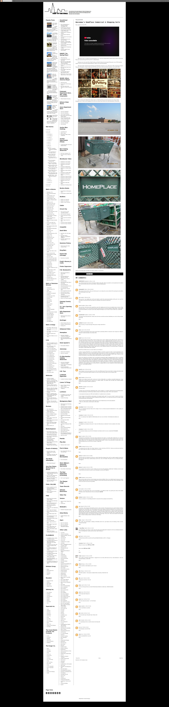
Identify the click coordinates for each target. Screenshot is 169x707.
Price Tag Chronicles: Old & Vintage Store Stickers (51, 347)
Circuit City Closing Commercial (66, 222)
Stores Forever (63, 659)
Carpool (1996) (49, 240)
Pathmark (48, 638)
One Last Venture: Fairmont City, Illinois (66, 502)
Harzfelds (62, 612)
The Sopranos (49, 320)
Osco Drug (48, 618)
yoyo (79, 297)
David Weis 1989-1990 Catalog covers (66, 234)
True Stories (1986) (50, 212)
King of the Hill (49, 301)
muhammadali (81, 289)
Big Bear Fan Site (63, 546)
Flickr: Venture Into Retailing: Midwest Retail (65, 605)
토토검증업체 (81, 423)
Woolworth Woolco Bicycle (65, 292)
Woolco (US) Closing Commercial (66, 298)
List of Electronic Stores (50, 359)
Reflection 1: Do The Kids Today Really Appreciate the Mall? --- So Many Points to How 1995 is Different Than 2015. (52, 382)
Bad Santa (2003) (49, 248)
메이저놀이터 (81, 459)
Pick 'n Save (49, 584)
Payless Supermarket (50, 667)
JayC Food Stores (49, 662)
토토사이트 (81, 317)
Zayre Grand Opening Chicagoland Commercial (65, 526)
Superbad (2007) (49, 264)
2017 (48, 131)
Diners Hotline (63, 567)
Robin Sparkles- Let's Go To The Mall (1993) (52, 329)
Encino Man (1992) (50, 230)
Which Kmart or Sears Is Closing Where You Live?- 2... (52, 157)
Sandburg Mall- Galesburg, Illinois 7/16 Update (54, 107)
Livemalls (62, 622)
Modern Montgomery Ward (65, 412)
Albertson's (48, 610)
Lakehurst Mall (63, 618)
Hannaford (48, 573)
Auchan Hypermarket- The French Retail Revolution (66, 145)
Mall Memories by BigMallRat (65, 627)
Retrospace (62, 645)
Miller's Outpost (63, 133)
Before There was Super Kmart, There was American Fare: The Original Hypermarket (66, 62)
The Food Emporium (50, 641)
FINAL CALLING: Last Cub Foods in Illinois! (51, 492)
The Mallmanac (63, 672)
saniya (80, 592)
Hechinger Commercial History (66, 324)
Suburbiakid (63, 661)
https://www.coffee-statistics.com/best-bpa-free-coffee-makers (89, 401)
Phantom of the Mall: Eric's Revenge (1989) (51, 218)
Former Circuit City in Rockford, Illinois (66, 218)
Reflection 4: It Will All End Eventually (51, 392)
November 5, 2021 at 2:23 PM (88, 429)
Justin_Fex (80, 369)
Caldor (62, 552)
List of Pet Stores (49, 364)
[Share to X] (89, 274)
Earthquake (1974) (50, 192)
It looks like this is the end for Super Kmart (65, 60)
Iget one (89, 635)
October (49, 137)
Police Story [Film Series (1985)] (52, 211)
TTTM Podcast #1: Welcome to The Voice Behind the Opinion (66, 28)
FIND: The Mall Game (50, 520)
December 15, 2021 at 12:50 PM (85, 488)
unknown (80, 455)
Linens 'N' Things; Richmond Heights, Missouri (65, 386)
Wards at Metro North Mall (65, 430)
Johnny (80, 520)
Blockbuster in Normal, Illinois (66, 178)
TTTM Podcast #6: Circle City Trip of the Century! (65, 40)
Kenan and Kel (49, 299)
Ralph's (48, 670)
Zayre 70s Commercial (64, 522)
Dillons (48, 652)
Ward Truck (62, 426)
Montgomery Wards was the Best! (66, 406)
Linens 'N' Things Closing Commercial (65, 388)
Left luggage (108, 537)
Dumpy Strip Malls (64, 570)
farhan (80, 585)
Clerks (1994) (49, 231)
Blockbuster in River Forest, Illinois (65, 181)
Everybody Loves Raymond (51, 293)
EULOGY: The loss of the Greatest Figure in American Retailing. (51, 452)
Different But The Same (64, 566)
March (49, 179)
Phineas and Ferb (49, 303)
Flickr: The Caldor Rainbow (65, 603)
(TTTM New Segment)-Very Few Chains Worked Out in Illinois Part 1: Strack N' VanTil (52, 473)
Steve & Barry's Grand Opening (66, 468)
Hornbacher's (49, 614)
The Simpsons (49, 318)
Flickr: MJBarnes (63, 592)
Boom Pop (62, 549)
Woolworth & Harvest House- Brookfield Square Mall (65, 296)
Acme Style (62, 532)
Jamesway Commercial (64, 353)
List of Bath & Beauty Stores (51, 351)
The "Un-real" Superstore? (65, 477)
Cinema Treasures (63, 555)
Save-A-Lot (49, 619)
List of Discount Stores (50, 357)
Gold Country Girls (64, 608)
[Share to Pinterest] (92, 274)
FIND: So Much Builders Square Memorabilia (52, 519)
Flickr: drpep (63, 584)
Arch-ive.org (63, 540)
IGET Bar (88, 628)
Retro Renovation (63, 642)
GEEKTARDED (63, 606)
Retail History (63, 641)
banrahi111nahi (81, 314)
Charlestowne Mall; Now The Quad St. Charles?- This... (52, 166)
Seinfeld (48, 306)
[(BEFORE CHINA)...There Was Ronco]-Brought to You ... (52, 176)
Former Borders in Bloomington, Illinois (66, 191)
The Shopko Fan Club (64, 674)
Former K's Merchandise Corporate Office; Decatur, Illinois (66, 367)
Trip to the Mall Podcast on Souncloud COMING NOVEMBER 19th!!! (65, 25)
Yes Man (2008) (49, 266)
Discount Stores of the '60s (65, 569)
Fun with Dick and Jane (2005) (52, 259)
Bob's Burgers (49, 291)
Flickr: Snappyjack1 (64, 600)
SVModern (62, 662)
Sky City (62, 654)
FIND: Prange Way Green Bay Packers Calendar (52, 499)
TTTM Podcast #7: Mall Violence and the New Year (66, 45)
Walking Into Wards (64, 422)
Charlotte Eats (63, 554)
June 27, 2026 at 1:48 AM (84, 627)
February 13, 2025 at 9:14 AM (85, 570)
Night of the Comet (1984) (51, 203)
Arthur (48, 290)
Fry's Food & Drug (50, 659)
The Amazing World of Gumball (52, 311)
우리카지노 (108, 448)
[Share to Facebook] (90, 274)
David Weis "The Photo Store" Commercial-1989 (65, 239)
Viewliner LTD (63, 678)
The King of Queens (50, 315)
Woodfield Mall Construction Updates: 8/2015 (54, 96)
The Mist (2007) (49, 263)
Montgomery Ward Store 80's (65, 409)
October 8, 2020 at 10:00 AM (88, 289)
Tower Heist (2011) (50, 271)
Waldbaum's (49, 642)
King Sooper (49, 663)
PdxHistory (62, 634)
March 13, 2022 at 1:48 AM (85, 536)
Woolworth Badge (63, 280)
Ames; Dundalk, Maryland (65, 121)
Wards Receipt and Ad (64, 428)
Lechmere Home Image (64, 397)
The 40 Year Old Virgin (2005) (52, 258)
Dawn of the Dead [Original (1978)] (51, 194)
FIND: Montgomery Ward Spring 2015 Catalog (52, 501)
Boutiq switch (95, 614)
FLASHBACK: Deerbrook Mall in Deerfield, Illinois (52, 554)
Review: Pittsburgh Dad (50, 412)
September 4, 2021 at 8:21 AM (86, 377)
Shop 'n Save (49, 623)
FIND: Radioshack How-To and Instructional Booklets (52, 516)
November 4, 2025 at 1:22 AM (85, 620)
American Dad (49, 287)
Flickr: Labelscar (63, 588)
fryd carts (95, 565)
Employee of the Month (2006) (52, 260)
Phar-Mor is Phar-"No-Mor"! (65, 444)
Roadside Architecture (64, 648)
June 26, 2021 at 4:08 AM (86, 329)
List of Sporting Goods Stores (51, 368)
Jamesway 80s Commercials (65, 351)
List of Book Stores (50, 352)
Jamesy (80, 329)
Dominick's (48, 593)
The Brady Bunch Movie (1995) (52, 233)
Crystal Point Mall (64, 557)
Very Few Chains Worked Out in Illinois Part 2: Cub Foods (52, 476)
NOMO (80, 446)
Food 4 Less (49, 654)
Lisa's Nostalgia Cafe (64, 621)
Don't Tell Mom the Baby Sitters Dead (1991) (52, 226)
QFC (47, 668)
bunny (80, 436)
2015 (48, 184)
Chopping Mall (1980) (50, 197)
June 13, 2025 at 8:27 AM (85, 599)
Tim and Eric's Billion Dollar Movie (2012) (51, 276)
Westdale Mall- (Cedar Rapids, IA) (54, 43)
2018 (48, 129)
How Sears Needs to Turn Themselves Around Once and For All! (66, 87)
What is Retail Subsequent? (51, 463)
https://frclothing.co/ (100, 530)
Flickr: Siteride (63, 599)
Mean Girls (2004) (50, 256)
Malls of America (63, 629)
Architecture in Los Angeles (65, 541)
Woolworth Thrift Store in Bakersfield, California (65, 277)
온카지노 (111, 498)
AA (79, 488)
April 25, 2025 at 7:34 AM (85, 585)
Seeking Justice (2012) (50, 273)
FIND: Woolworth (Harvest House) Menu (51, 506)
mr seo (80, 305)
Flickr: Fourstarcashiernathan (65, 585)
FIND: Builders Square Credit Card (54, 24)
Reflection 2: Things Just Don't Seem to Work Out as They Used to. (52, 385)
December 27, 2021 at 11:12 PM (87, 497)
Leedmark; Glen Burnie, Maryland (66, 379)
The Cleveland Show (50, 313)
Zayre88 (62, 684)
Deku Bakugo (99, 514)
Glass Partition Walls (93, 332)
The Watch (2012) (49, 277)
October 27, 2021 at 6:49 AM (88, 406)
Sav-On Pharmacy (50, 621)
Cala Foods (48, 650)
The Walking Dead (50, 321)
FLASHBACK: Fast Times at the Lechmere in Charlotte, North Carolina (52, 545)
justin (80, 377)
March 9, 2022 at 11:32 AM (89, 528)
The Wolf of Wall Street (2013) (52, 278)
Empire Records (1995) (50, 237)
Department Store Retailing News (66, 563)
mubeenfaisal (81, 407)
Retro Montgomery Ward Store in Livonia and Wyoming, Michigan (66, 433)
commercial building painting (101, 283)
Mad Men (48, 302)
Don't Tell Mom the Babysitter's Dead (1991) (52, 229)
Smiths (48, 672)
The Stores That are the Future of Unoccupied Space (52, 168)
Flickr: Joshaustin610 (64, 587)
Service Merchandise (64, 459)
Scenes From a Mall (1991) (51, 222)
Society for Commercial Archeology (64, 657)
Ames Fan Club (63, 537)
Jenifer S (80, 338)
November (49, 135)
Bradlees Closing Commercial (65, 202)
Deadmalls (62, 559)
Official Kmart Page (64, 57)
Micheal (80, 564)
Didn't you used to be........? (65, 565)
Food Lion (48, 571)
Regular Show (49, 305)
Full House (48, 298)
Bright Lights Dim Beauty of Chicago (65, 551)
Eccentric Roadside (64, 571)
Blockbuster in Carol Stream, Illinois (65, 165)
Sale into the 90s (63, 652)
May (49, 145)
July (49, 142)
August (49, 140)
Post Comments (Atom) (83, 659)
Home (99, 658)
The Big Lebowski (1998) (51, 244)
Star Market (49, 626)
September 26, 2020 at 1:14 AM (90, 281)
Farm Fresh (49, 613)
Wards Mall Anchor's (64, 431)
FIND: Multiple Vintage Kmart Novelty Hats (52, 524)
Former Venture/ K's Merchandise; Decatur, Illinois (66, 365)
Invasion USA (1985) (50, 206)
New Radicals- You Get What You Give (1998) (52, 332)
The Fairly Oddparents (50, 314)
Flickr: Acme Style (64, 575)
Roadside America (64, 646)
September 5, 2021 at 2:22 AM (88, 386)
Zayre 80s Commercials (64, 524)
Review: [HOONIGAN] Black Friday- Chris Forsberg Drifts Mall (52, 423)
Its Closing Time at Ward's (65, 419)
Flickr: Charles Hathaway (65, 579)
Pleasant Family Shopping (65, 640)
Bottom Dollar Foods (50, 570)
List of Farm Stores (50, 360)
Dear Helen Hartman (64, 561)
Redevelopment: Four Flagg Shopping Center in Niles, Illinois (52, 445)
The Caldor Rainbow (64, 668)
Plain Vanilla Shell (64, 637)
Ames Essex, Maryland (64, 122)
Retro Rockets (63, 644)
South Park (48, 307)
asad (79, 536)
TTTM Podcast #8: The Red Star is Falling (66, 47)
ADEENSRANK (81, 281)
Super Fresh (49, 639)
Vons (48, 603)
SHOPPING (89, 364)
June (49, 143)
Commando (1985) (50, 210)
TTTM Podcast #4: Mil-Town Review (65, 35)
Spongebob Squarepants (50, 309)
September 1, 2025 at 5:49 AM (86, 606)
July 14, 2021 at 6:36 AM (87, 369)
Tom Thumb (49, 601)
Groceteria (62, 610)
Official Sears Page (64, 82)
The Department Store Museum (66, 670)
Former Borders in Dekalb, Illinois (66, 193)
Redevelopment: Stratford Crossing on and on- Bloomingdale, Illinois (51, 439)
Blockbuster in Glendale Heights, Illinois (66, 168)
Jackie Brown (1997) (50, 242)
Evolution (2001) (49, 246)
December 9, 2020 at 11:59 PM (86, 305)
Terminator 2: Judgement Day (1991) (51, 224)
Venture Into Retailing (64, 683)
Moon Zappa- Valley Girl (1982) (52, 327)
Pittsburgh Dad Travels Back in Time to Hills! (66, 316)
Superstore (48, 310)
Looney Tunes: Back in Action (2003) (51, 251)
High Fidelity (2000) (50, 245)
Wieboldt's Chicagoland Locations (66, 509)
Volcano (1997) (49, 241)
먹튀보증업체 (115, 430)
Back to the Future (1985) (51, 204)
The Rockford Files (50, 317)
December (49, 134)
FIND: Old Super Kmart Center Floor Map (54, 76)
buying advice (108, 300)
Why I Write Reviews (50, 409)
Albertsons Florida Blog (64, 534)
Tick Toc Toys (63, 675)
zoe (79, 627)
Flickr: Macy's (63, 591)
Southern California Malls (65, 658)
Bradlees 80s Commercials (65, 199)
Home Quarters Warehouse (65, 345)
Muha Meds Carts (105, 572)
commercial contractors (82, 409)
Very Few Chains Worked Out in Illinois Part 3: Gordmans (52, 478)
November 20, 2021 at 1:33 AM (87, 446)
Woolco (62, 274)
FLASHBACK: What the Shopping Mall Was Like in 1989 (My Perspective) (52, 558)
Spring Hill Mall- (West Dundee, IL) (55, 116)
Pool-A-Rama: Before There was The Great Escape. (66, 451)
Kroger (48, 664)
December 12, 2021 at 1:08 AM (87, 477)
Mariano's (48, 582)
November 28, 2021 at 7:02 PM (87, 455)
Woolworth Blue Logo (64, 284)
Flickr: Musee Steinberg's (65, 593)
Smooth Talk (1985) (50, 207)
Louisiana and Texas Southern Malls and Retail (65, 625)
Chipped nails (99, 441)
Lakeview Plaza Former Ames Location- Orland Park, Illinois (65, 118)
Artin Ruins (62, 543)
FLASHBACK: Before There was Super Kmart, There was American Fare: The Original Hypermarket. (52, 542)
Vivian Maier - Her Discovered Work (66, 681)
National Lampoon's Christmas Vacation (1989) (52, 216)
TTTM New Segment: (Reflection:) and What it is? (51, 379)
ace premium (88, 607)
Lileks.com (62, 620)
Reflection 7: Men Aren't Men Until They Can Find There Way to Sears (52, 401)
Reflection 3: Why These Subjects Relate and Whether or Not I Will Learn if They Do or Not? (52, 389)
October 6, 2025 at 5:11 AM (85, 613)
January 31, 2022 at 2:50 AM (86, 519)
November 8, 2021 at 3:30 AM (86, 436)
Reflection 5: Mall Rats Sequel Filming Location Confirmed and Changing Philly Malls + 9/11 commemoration (52, 395)
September (49, 138)
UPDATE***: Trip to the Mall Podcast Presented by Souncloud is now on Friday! (66, 42)
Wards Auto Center (64, 435)
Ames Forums (63, 538)
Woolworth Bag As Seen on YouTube (65, 279)
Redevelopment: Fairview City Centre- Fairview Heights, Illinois (52, 432)
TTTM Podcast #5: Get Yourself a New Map (66, 37)
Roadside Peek (63, 649)
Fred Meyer (49, 658)
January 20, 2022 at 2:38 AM (85, 506)
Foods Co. (48, 656)
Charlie (80, 555)
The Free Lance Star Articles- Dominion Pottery (65, 246)
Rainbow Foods (49, 586)
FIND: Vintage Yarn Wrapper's (52, 509)
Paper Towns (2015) (50, 280)
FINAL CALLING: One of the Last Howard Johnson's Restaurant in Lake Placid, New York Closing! (52, 488)
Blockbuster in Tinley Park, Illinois (65, 183)
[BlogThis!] (88, 274)
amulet (115, 372)
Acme (48, 609)
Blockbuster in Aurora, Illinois (65, 161)
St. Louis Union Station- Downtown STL (52, 161)
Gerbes (48, 660)
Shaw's (48, 622)
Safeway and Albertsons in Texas (66, 650)
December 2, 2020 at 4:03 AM (85, 297)
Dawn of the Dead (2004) (51, 253)
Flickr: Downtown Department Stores (65, 583)
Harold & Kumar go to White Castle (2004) (51, 255)
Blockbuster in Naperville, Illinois (66, 176)
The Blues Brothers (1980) (51, 198)
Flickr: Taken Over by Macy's (65, 601)
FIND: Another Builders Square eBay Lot (52, 529)
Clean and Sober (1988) (50, 214)
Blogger (88, 698)
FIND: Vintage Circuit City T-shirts (51, 522)
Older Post (121, 658)
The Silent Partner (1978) (51, 195)
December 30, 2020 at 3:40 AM (88, 322)
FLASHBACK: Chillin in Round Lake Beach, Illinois (52, 551)
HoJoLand (62, 613)
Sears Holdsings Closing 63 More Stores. (55, 33)
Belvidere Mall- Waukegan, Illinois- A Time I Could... (52, 163)
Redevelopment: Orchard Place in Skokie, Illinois (52, 437)
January (49, 182)
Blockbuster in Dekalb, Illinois (65, 166)
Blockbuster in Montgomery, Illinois (65, 174)
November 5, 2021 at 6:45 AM (88, 415)
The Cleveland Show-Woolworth (66, 290)
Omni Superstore (49, 596)
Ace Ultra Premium (93, 600)
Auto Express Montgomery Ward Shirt (66, 424)
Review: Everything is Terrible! (52, 414)
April (49, 147)
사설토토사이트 (91, 416)
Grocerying (62, 609)
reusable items (120, 309)
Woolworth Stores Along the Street (65, 289)
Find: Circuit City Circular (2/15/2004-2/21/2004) (65, 212)
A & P (48, 635)
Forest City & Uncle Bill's (65, 258)
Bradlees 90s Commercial (65, 200)
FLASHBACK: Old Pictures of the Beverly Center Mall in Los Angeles (52, 548)
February (49, 180)
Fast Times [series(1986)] (51, 295)
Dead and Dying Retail (64, 558)
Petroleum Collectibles (64, 636)
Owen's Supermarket (50, 666)
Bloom (48, 569)
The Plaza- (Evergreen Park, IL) (55, 53)
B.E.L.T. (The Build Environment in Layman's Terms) (66, 545)
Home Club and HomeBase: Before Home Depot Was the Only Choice (66, 338)
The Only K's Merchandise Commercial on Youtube (65, 363)
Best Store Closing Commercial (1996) (66, 155)
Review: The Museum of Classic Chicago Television (52, 411)
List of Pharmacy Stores (50, 365)
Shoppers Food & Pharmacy (51, 625)
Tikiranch (62, 676)
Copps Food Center (50, 580)
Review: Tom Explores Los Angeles (51, 416)
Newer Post (78, 658)
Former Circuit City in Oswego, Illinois (66, 216)
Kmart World (63, 616)
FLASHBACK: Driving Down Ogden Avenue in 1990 (52, 556)
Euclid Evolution (63, 574)
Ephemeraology (63, 573)
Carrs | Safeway (49, 592)
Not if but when (63, 632)
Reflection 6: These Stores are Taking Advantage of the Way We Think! (52, 398)
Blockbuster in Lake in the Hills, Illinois (66, 171)
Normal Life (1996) (50, 238)
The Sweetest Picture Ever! (65, 411)
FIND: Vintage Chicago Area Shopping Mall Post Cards (52, 173)
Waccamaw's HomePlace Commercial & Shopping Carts (54, 86)
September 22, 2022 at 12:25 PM (87, 555)
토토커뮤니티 (103, 324)
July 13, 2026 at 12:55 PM (85, 634)
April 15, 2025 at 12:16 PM (85, 578)
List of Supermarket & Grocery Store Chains (52, 370)
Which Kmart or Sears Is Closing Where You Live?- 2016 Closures (66, 74)
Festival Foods (49, 655)
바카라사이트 (116, 480)
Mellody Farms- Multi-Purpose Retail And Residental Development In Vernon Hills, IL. (55, 65)
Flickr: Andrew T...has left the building (65, 578)
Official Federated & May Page (66, 98)
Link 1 (91, 544)
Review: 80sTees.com (50, 425)
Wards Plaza (63, 421)
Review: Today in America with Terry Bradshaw (52, 418)
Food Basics (49, 637)
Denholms (62, 562)
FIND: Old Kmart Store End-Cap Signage (52, 512)
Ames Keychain (63, 124)
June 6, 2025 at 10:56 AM (85, 592)
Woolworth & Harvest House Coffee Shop (65, 294)
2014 (48, 185)
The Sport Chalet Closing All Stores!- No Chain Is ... (52, 171)
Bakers (48, 648)
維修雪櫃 (101, 491)
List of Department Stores (51, 356)
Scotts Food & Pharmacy (51, 671)
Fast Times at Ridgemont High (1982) (51, 200)
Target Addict (63, 665)
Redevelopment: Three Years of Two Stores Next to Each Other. (52, 434)
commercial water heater (82, 522)
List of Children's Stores (50, 353)
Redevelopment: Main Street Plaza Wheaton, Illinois (52, 442)
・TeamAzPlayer (81, 528)
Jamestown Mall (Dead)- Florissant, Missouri (52, 155)
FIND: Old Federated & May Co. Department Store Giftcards (52, 503)
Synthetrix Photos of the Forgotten (66, 663)
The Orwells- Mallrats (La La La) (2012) (52, 336)
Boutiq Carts (88, 593)
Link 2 (87, 548)
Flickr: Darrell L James (64, 580)
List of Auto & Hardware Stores (52, 349)
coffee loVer (81, 386)
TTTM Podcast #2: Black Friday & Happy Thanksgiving (66, 30)
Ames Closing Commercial (65, 114)
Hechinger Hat (63, 325)
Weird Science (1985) (50, 208)
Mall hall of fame (63, 626)
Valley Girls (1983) (50, 202)
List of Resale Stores (50, 367)
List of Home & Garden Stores (52, 363)
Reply (80, 285)
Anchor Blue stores (64, 131)
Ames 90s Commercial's (64, 112)
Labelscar (62, 617)
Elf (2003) (48, 249)
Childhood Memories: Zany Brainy (65, 516)
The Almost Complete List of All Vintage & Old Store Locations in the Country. (52, 343)
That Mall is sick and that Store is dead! (66, 667)
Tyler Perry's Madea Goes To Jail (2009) (52, 268)
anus (79, 506)
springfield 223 (93, 381)
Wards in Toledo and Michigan (65, 427)
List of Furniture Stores (50, 361)
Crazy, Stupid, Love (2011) (51, 272)
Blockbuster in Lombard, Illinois (66, 172)
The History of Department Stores (66, 671)
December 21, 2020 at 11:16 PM (90, 314)
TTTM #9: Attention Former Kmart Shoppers (65, 50)
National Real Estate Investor (65, 630)
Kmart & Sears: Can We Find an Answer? (66, 65)
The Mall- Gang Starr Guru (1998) (51, 334)
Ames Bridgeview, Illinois (65, 120)
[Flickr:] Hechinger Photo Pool (66, 322)
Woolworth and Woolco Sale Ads (66, 285)
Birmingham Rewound (64, 547)
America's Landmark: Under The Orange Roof (66, 536)
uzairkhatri (81, 322)
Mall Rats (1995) (49, 236)
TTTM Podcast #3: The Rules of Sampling (66, 33)
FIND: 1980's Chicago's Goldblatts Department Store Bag (52, 531)
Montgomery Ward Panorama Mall (65, 416)
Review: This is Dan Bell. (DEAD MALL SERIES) (52, 420)
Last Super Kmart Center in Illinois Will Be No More (65, 72)
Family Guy (49, 294)
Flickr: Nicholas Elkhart (64, 595)
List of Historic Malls (50, 372)
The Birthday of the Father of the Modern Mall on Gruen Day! (52, 455)
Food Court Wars (49, 297)
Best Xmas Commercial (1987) (66, 153)
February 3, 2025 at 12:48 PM (86, 563)
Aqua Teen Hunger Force (51, 289)
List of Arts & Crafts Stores (51, 348)
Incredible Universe (64, 614)
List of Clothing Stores (50, 355)
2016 (48, 132)
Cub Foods (48, 611)
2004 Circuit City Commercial (65, 214)
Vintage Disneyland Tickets (65, 679)
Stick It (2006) (49, 262)
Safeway (48, 600)
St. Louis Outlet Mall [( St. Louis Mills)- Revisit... (52, 152)
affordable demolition (110, 586)
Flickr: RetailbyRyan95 (64, 597)
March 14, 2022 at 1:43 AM (87, 543)
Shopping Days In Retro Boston (66, 653)
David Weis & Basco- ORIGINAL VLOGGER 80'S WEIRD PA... (65, 236)
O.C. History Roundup (64, 633)
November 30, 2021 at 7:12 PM (87, 467)
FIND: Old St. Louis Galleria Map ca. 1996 (52, 508)
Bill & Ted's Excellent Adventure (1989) (52, 220)
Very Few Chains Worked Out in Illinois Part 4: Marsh (52, 481)
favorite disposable (97, 621)
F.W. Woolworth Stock (64, 287)
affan (79, 571)
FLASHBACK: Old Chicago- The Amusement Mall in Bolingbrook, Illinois (52, 562)
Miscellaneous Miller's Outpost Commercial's (66, 135)
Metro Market (49, 583)
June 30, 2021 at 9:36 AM (86, 337)
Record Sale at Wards (64, 413)
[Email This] (87, 274)
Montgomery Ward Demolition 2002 (65, 418)
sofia (79, 613)
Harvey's (48, 574)
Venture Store (63, 503)
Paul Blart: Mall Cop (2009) (51, 269)
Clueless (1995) (49, 234)
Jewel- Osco (49, 615)
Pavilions (48, 597)
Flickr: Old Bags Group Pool (65, 596)
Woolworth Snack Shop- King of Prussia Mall (66, 283)
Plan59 (62, 638)
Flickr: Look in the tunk (64, 589)
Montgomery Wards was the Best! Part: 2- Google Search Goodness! (66, 408)
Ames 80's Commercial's (65, 111)
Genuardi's (48, 594)
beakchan (80, 497)
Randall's (48, 598)
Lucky (48, 617)
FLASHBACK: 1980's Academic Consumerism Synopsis (52, 538)
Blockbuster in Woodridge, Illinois (66, 184)
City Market (49, 651)
